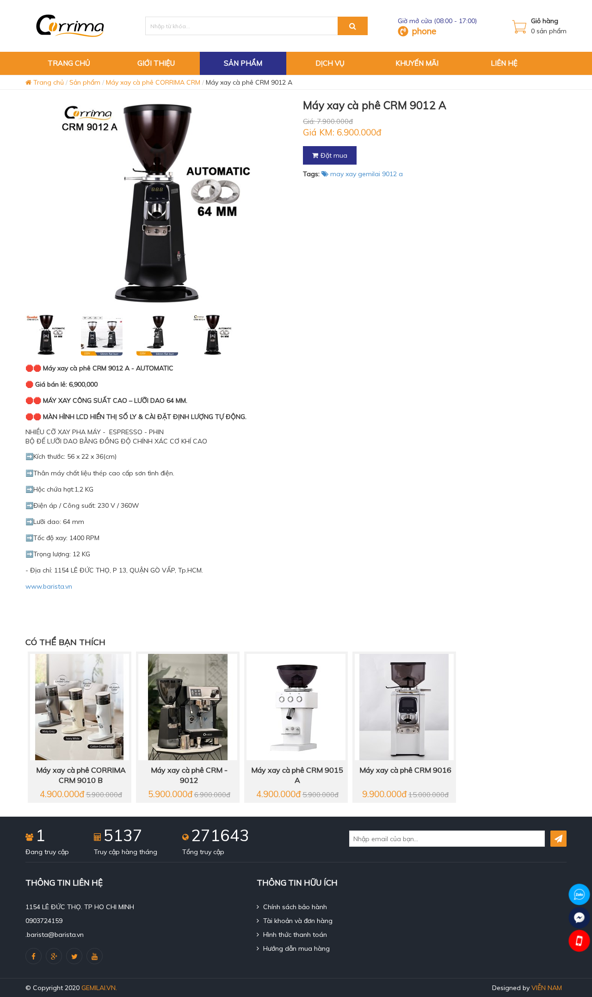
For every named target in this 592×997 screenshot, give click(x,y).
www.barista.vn (48, 586)
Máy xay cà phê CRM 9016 (405, 770)
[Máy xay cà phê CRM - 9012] (187, 706)
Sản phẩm (84, 82)
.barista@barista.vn (54, 934)
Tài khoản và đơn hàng (297, 921)
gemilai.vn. (99, 988)
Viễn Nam (546, 988)
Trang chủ (47, 82)
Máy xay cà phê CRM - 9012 (189, 775)
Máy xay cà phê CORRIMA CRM (153, 82)
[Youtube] (94, 956)
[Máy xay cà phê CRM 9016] (404, 706)
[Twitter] (74, 956)
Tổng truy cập (203, 852)
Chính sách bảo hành (294, 907)
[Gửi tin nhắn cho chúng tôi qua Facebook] (579, 918)
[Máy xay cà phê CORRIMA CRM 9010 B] (79, 706)
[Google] (54, 956)
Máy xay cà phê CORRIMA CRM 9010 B (81, 775)
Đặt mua (334, 155)
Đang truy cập (47, 852)
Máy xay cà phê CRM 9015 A (297, 775)
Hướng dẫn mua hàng (295, 948)
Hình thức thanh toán (294, 934)
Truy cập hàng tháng (125, 852)
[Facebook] (33, 956)
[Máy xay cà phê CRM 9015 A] (296, 706)
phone (424, 31)
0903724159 (43, 921)
